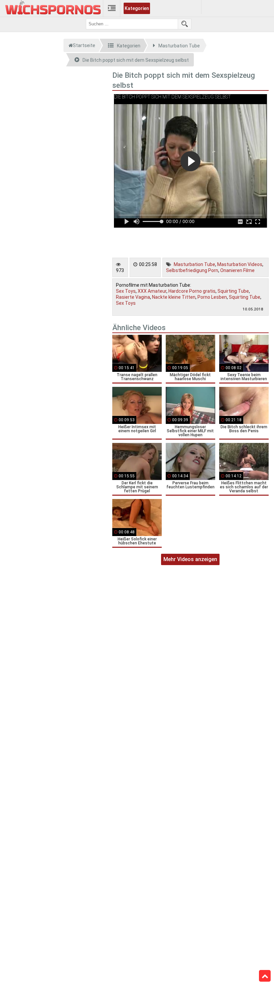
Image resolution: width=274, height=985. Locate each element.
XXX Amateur (152, 291)
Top (265, 976)
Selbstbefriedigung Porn (192, 270)
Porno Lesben (212, 297)
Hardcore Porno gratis (192, 291)
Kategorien (137, 8)
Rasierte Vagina (133, 297)
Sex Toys (126, 291)
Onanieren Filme (237, 270)
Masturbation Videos (239, 264)
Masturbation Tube (194, 264)
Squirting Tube (233, 291)
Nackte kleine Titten (173, 297)
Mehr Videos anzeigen (190, 559)
